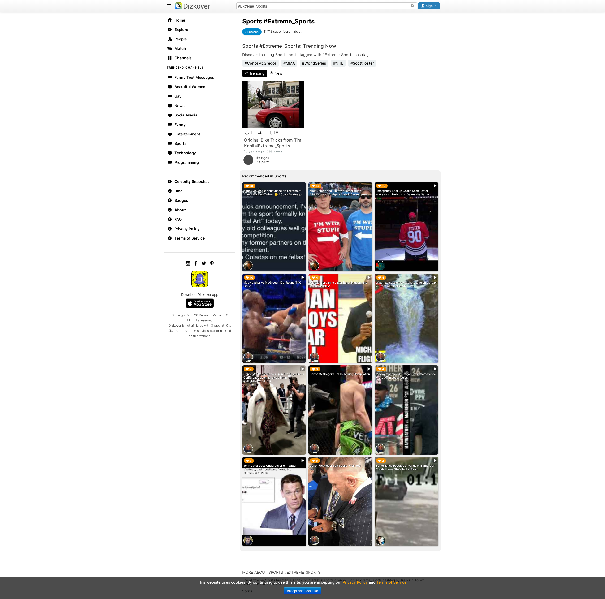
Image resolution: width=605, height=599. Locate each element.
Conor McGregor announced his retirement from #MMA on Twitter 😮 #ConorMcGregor (272, 192)
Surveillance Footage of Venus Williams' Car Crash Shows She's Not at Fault (405, 467)
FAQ (178, 219)
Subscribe (252, 32)
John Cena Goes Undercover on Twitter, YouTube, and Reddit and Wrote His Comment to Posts (270, 469)
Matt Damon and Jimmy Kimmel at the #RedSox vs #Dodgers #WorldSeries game (338, 192)
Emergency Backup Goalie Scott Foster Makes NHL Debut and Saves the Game (402, 192)
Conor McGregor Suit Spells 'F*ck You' (335, 465)
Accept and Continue (302, 590)
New (277, 73)
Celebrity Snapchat (191, 181)
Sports (252, 21)
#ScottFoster (362, 63)
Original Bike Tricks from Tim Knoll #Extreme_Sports (272, 143)
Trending (256, 73)
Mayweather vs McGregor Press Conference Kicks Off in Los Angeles (406, 375)
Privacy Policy (186, 228)
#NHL (338, 63)
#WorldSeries (314, 63)
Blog (178, 191)
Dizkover (196, 6)
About (180, 209)
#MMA (289, 63)
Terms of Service (189, 238)
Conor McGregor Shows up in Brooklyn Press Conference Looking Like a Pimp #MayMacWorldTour (273, 377)
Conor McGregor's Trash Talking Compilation (340, 374)
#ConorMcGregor (260, 63)
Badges (181, 200)
